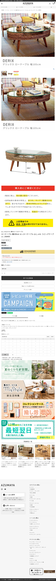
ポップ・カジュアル (35, 545)
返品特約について (28, 282)
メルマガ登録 (3, 579)
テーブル (7, 10)
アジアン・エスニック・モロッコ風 (38, 548)
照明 (32, 505)
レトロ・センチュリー (36, 552)
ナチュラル (33, 550)
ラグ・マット (34, 511)
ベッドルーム (34, 522)
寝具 (32, 497)
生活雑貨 (33, 506)
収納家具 (33, 489)
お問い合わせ (10, 505)
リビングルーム (34, 520)
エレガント (33, 554)
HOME (2, 10)
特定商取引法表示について (17, 579)
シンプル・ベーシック (36, 541)
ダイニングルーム (35, 526)
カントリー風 (34, 560)
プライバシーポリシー (28, 579)
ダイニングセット (35, 509)
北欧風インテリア (35, 564)
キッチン (33, 532)
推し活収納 (33, 492)
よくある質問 (10, 494)
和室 (32, 530)
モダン (32, 558)
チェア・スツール (35, 503)
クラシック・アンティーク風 (37, 562)
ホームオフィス (34, 528)
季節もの (33, 513)
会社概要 (9, 579)
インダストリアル (35, 543)
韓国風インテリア (35, 556)
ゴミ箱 (32, 500)
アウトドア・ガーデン (36, 498)
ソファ (32, 487)
